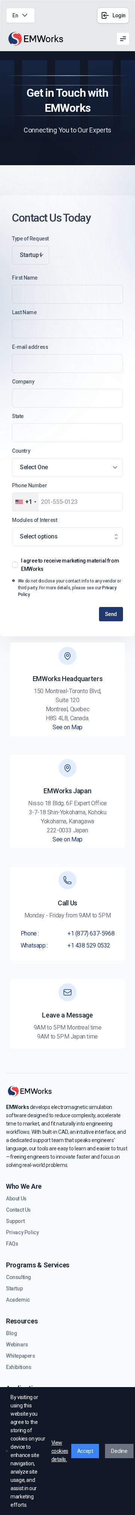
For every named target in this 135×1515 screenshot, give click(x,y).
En (15, 15)
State (18, 416)
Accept (85, 1451)
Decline (119, 1451)
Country (21, 451)
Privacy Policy (22, 1232)
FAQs (12, 1244)
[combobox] (25, 502)
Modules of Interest (34, 520)
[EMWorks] (36, 39)
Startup (14, 1288)
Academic (18, 1300)
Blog (11, 1333)
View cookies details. (59, 1451)
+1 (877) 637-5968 (91, 933)
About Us (16, 1199)
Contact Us (18, 1210)
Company (23, 382)
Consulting (18, 1277)
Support (15, 1221)
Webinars (17, 1345)
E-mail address (30, 347)
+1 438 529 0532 (89, 945)
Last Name (24, 312)
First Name (25, 278)
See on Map (67, 727)
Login (119, 15)
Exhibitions (19, 1367)
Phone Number (29, 485)
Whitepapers (20, 1356)
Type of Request (30, 239)
